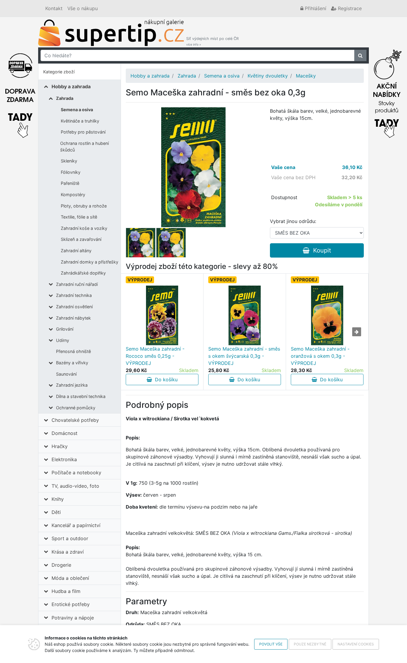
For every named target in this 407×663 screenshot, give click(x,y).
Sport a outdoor (70, 538)
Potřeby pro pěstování (83, 131)
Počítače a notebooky (76, 472)
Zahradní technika (74, 295)
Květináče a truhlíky (80, 120)
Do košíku (165, 379)
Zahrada (64, 98)
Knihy (58, 499)
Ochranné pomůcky (75, 407)
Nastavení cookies (356, 644)
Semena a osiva (77, 109)
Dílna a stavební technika (80, 396)
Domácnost (64, 433)
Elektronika (64, 459)
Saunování (66, 374)
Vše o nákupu (82, 8)
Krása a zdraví (68, 552)
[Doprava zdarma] (20, 92)
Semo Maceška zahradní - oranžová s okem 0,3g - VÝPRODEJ (320, 356)
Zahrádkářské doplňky (83, 272)
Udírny (62, 340)
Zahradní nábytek (73, 317)
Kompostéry (73, 194)
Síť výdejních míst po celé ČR (212, 41)
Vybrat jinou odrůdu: (293, 221)
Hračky (60, 446)
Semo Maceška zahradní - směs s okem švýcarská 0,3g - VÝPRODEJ (244, 356)
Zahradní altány (76, 250)
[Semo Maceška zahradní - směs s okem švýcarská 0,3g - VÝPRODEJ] (244, 315)
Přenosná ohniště (73, 351)
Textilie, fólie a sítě (79, 216)
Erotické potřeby (71, 604)
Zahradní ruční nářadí (77, 284)
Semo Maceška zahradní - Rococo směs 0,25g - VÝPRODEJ (155, 356)
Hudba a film (66, 591)
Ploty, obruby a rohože (84, 205)
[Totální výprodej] (387, 92)
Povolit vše (270, 644)
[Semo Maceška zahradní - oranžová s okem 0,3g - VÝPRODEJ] (327, 315)
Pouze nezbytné (310, 644)
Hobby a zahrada (71, 86)
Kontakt (54, 8)
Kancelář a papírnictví (76, 525)
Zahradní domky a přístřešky (89, 261)
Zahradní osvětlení (74, 306)
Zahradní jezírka (72, 385)
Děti (56, 512)
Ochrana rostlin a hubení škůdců (84, 146)
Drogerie (61, 565)
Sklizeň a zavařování (81, 239)
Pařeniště (70, 183)
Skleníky (69, 160)
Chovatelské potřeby (75, 420)
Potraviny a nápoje (73, 618)
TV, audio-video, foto (75, 486)
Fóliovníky (70, 172)
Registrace (349, 8)
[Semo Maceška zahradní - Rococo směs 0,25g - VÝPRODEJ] (162, 315)
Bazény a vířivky (72, 362)
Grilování (64, 329)
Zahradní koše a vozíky (84, 228)
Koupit (320, 250)
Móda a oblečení (70, 578)
